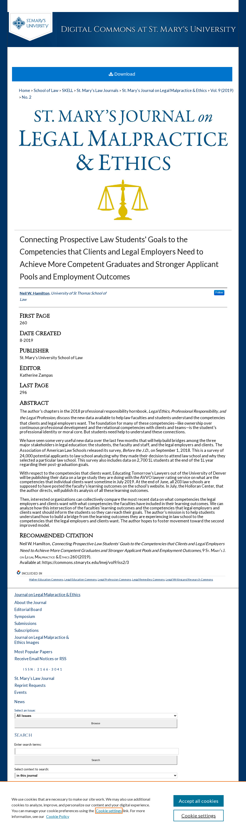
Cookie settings (109, 810)
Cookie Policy (57, 816)
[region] (123, 807)
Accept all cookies (198, 801)
